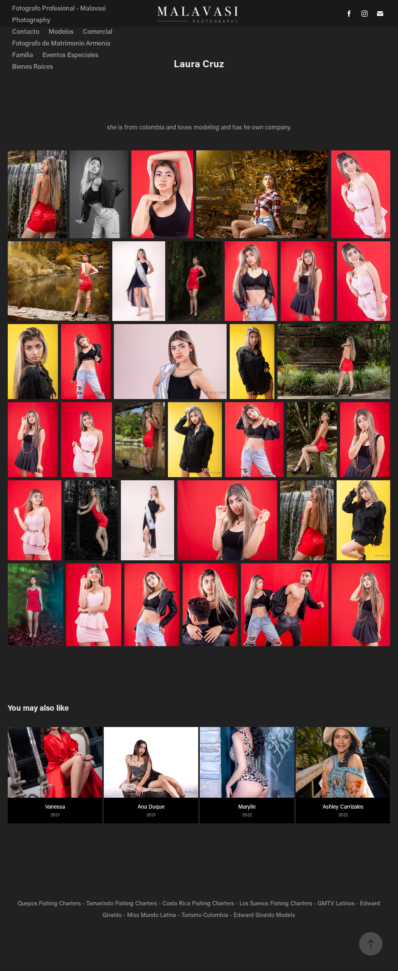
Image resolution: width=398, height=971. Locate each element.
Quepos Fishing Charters (49, 903)
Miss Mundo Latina (151, 915)
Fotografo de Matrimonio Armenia (61, 42)
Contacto (25, 31)
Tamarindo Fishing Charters (121, 903)
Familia (22, 54)
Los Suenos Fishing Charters (275, 903)
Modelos (61, 31)
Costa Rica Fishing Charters (198, 903)
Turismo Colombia (205, 915)
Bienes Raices (32, 66)
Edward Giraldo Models (264, 915)
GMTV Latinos (336, 903)
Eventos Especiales (70, 54)
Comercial (97, 31)
